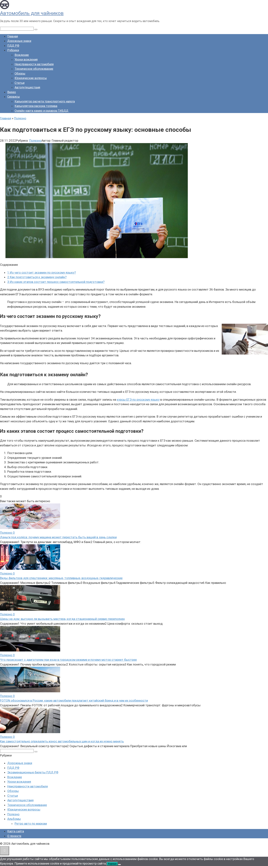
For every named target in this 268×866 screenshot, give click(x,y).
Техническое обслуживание (34, 69)
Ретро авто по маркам (31, 823)
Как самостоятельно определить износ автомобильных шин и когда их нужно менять (62, 741)
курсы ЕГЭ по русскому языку (138, 399)
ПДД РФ (13, 45)
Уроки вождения (26, 59)
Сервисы (13, 96)
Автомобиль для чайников (32, 13)
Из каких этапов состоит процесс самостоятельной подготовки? (55, 282)
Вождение (22, 55)
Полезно (35, 140)
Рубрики (13, 50)
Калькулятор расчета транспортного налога (45, 101)
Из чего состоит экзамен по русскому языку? (41, 272)
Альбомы (14, 819)
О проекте (14, 836)
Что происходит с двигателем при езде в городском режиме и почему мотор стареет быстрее (68, 659)
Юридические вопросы (31, 78)
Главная (12, 36)
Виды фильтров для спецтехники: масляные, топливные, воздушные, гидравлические (61, 578)
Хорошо (112, 863)
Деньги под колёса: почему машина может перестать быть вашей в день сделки (58, 537)
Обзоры (20, 73)
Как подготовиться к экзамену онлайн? (37, 277)
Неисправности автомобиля (34, 64)
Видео (11, 92)
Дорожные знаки (19, 41)
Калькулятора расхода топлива (36, 106)
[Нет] (119, 864)
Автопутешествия (27, 87)
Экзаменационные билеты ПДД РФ (32, 772)
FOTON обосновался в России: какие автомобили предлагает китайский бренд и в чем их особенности (74, 700)
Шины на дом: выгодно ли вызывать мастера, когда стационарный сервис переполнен (62, 619)
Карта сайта (15, 831)
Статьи (19, 83)
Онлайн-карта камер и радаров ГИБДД (41, 110)
